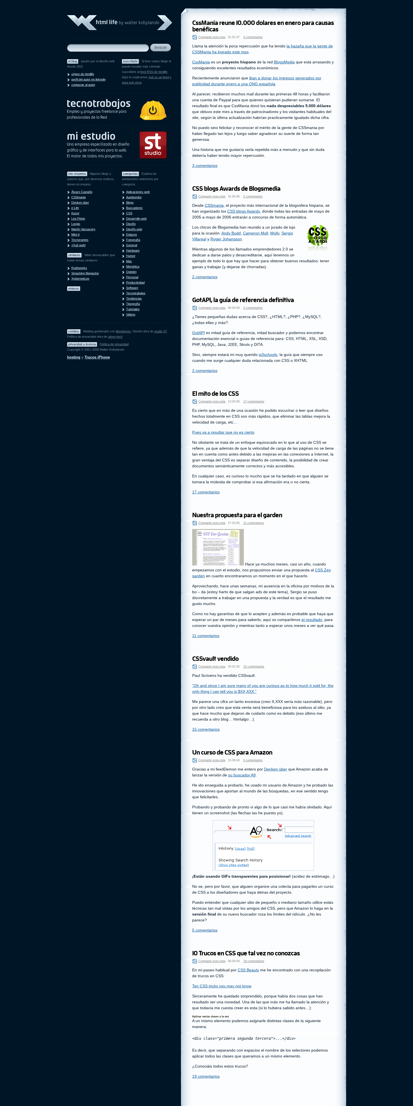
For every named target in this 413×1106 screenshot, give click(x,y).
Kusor (75, 213)
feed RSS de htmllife (153, 71)
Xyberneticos (80, 278)
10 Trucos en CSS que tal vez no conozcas (246, 953)
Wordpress (123, 331)
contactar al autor (83, 84)
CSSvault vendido (215, 659)
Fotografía (133, 240)
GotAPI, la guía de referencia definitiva (243, 300)
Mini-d (75, 234)
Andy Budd (231, 233)
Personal (132, 277)
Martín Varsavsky (83, 229)
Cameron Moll (255, 233)
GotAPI (198, 332)
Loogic (75, 224)
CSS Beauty (248, 970)
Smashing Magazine (85, 273)
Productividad (135, 282)
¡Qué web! (78, 245)
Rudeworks (79, 268)
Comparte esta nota (211, 37)
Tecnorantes (79, 240)
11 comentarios (253, 523)
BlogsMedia (284, 62)
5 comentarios (253, 760)
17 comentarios (253, 401)
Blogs (130, 202)
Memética (132, 266)
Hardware (133, 250)
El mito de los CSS (215, 393)
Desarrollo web (136, 218)
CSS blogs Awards (243, 211)
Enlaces (131, 234)
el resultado (311, 619)
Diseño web (134, 229)
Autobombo (134, 197)
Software (132, 287)
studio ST (160, 331)
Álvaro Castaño (81, 192)
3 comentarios (253, 37)
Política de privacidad (114, 344)
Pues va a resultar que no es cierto (223, 432)
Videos (130, 314)
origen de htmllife (82, 74)
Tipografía (133, 303)
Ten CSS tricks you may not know (221, 986)
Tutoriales (133, 309)
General (131, 245)
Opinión (131, 271)
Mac (129, 261)
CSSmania (78, 197)
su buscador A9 (242, 775)
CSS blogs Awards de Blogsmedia (236, 188)
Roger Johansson (226, 239)
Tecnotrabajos (136, 293)
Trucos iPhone (97, 357)
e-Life (75, 208)
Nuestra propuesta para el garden (237, 515)
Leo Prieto (78, 218)
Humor (130, 255)
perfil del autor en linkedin (88, 79)
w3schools (268, 354)
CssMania (201, 62)
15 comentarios (253, 666)
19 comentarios (253, 961)
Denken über (80, 202)
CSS (129, 213)
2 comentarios (253, 196)
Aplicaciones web (138, 192)
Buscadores (134, 208)
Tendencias (134, 298)
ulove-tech (115, 336)
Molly (274, 233)
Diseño (131, 224)
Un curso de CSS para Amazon (232, 752)
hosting (73, 357)
